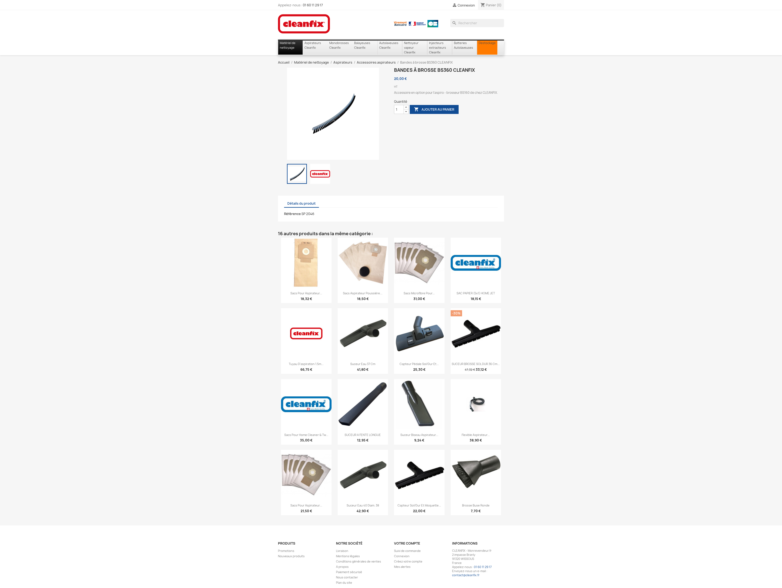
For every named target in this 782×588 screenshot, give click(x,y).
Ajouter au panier (434, 109)
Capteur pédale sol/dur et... (419, 364)
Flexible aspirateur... (476, 435)
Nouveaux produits (291, 556)
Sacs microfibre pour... (419, 293)
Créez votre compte (408, 561)
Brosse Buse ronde (476, 505)
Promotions (286, 551)
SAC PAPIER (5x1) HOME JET (476, 293)
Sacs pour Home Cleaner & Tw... (306, 435)
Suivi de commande (407, 551)
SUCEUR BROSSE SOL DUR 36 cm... (476, 364)
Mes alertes (402, 567)
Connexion (402, 556)
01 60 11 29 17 (313, 5)
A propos (342, 567)
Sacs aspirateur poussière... (362, 293)
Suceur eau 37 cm (362, 364)
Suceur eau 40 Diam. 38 (363, 505)
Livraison (342, 551)
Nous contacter (347, 577)
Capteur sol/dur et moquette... (419, 505)
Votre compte (407, 543)
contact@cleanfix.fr (466, 575)
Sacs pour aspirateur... (306, 293)
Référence (292, 214)
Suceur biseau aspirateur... (419, 435)
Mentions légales (348, 556)
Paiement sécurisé (349, 572)
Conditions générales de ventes (358, 561)
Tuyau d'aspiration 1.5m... (306, 364)
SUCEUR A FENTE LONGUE (363, 435)
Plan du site (344, 583)
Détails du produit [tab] (301, 203)
